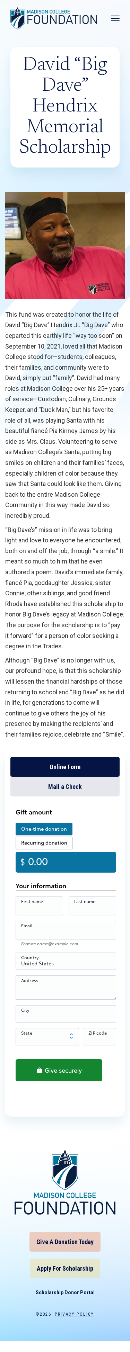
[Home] (53, 18)
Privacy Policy (74, 1314)
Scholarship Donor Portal (65, 1292)
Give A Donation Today (65, 1241)
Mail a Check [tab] (65, 786)
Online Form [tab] (65, 766)
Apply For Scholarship (65, 1268)
